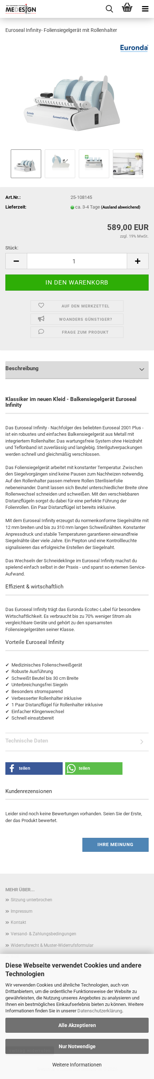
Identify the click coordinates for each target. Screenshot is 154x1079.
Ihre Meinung (115, 844)
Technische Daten (26, 740)
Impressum (22, 911)
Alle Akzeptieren (77, 1025)
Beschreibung (22, 368)
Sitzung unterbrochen (31, 899)
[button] (16, 261)
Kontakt (18, 922)
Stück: (11, 247)
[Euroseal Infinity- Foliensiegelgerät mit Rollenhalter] (77, 93)
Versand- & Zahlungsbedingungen (43, 933)
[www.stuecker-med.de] (18, 9)
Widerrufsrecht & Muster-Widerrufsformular (52, 945)
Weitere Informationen (77, 1065)
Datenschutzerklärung (99, 1010)
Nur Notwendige (77, 1046)
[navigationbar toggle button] (145, 9)
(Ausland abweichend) (120, 207)
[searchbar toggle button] (109, 9)
